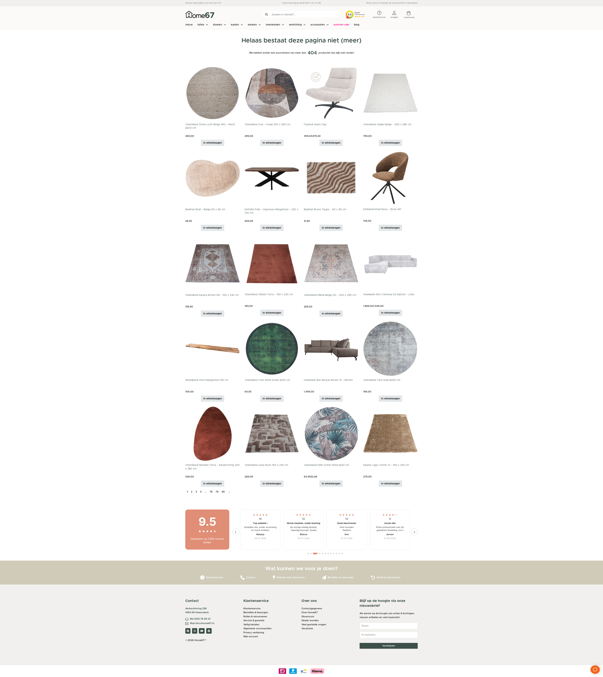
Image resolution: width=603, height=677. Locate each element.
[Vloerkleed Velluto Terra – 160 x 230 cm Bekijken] (272, 263)
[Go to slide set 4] (318, 553)
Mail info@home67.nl (202, 623)
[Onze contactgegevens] (242, 578)
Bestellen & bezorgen (255, 612)
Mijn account (250, 636)
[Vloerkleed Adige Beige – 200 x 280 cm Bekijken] (390, 93)
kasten (235, 24)
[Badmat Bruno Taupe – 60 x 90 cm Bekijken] (331, 178)
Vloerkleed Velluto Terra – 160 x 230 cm (269, 294)
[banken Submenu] (259, 24)
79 (217, 492)
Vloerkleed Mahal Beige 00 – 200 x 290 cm (330, 295)
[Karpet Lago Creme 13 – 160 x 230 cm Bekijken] (390, 433)
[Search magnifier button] (266, 14)
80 (223, 492)
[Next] (414, 532)
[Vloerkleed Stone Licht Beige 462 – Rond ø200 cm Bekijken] (212, 93)
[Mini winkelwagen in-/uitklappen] (411, 13)
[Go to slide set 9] (333, 553)
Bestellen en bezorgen (341, 577)
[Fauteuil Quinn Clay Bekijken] (331, 93)
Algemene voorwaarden (257, 628)
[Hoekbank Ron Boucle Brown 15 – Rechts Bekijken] (331, 348)
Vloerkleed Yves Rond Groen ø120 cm (267, 380)
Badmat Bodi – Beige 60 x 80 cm (205, 209)
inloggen (394, 17)
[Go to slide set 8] (331, 553)
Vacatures (307, 628)
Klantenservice (214, 577)
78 (211, 492)
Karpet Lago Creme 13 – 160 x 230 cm (386, 465)
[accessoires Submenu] (327, 24)
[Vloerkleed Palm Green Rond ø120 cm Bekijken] (331, 433)
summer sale (341, 24)
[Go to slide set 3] (313, 553)
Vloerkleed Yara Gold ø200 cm (381, 380)
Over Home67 (310, 612)
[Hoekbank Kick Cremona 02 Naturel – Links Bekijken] (390, 263)
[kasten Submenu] (242, 24)
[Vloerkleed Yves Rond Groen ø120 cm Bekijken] (272, 348)
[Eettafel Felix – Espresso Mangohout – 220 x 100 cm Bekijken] (272, 178)
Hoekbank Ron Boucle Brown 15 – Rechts (328, 380)
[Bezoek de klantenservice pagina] (202, 578)
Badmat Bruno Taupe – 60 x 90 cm (325, 209)
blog (356, 24)
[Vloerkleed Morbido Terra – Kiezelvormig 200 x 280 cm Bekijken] (212, 433)
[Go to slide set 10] (336, 553)
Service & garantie (253, 620)
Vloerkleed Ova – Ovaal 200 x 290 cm (267, 124)
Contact (250, 577)
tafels (200, 24)
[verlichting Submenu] (304, 24)
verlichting (295, 24)
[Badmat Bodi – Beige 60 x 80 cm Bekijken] (212, 178)
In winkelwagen (212, 143)
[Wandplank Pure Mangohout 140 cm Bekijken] (212, 348)
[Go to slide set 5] (322, 553)
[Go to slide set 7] (328, 553)
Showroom (308, 616)
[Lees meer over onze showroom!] (274, 578)
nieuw (189, 24)
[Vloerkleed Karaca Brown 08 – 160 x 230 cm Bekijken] (212, 263)
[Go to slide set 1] (308, 553)
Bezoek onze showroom (291, 577)
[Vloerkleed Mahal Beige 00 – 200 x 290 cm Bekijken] (331, 263)
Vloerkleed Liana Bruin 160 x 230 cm (266, 465)
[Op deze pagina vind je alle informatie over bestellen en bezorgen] (324, 578)
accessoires (317, 24)
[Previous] (235, 532)
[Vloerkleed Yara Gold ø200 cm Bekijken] (390, 348)
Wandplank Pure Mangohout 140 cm (206, 380)
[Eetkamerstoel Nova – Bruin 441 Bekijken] (390, 178)
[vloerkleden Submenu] (283, 24)
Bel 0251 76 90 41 (200, 619)
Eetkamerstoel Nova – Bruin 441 (382, 209)
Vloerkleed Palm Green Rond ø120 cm (326, 465)
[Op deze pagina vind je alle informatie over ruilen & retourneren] (373, 578)
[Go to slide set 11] (339, 553)
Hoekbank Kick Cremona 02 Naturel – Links (388, 294)
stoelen (217, 24)
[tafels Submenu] (207, 24)
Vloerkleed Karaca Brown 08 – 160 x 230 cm (212, 295)
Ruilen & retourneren (388, 577)
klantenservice (379, 17)
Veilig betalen (251, 624)
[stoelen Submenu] (225, 24)
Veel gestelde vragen (314, 624)
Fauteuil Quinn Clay (315, 124)
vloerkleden (273, 24)
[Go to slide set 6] (325, 553)
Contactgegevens (312, 608)
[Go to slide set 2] (311, 553)
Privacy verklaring (253, 632)
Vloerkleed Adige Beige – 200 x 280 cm (387, 124)
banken (252, 24)
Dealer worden (310, 620)
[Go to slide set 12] (342, 553)
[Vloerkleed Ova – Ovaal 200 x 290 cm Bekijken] (272, 93)
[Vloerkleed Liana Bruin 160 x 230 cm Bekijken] (272, 433)
